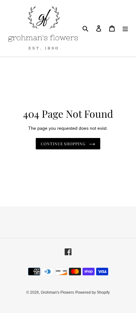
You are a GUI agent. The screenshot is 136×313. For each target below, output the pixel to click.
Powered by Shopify (92, 292)
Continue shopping (63, 143)
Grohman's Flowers (57, 292)
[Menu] (125, 28)
